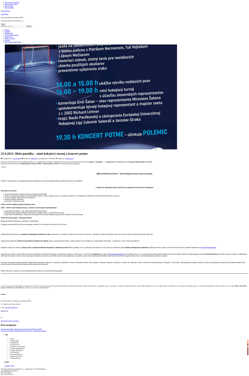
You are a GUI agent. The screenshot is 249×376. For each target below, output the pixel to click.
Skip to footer (9, 6)
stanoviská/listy (16, 354)
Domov (7, 30)
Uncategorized (16, 158)
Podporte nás (9, 37)
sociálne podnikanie (17, 348)
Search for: (4, 26)
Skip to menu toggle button (13, 42)
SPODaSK (15, 352)
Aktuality (7, 31)
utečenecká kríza (16, 356)
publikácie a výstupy (18, 346)
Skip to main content (11, 4)
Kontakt (7, 40)
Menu (3, 24)
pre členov (15, 344)
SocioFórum (4, 14)
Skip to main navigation (12, 2)
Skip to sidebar (9, 7)
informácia (15, 341)
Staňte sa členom (10, 38)
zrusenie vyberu (9, 366)
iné (12, 339)
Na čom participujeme (11, 35)
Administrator (69, 158)
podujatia (15, 342)
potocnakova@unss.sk (11, 307)
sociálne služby (16, 350)
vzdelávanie (15, 358)
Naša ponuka (9, 33)
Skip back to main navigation (10, 321)
